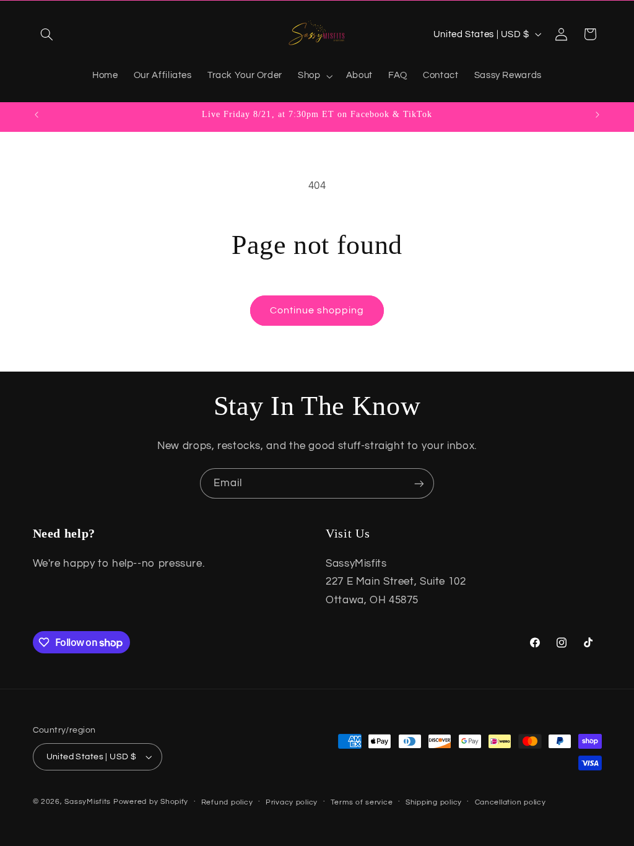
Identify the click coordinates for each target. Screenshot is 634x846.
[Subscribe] (419, 483)
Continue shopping (317, 310)
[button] (47, 34)
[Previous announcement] (36, 114)
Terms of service (362, 802)
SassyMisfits (87, 801)
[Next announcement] (597, 114)
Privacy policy (292, 802)
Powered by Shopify (150, 801)
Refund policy (227, 802)
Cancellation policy (510, 802)
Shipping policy (434, 802)
